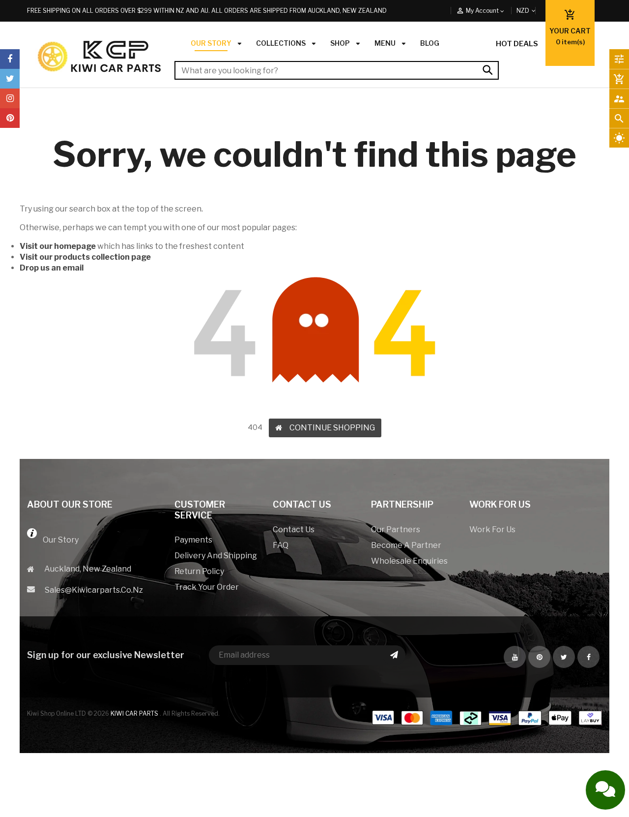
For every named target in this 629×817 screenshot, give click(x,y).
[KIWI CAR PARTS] (486, 724)
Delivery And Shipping (215, 555)
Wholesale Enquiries (409, 561)
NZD (534, 10)
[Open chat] (605, 790)
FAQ (280, 545)
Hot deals (517, 43)
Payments (193, 540)
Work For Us (492, 529)
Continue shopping (332, 427)
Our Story (58, 540)
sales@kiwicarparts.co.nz (94, 590)
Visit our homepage (58, 246)
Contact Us (293, 529)
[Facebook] (10, 59)
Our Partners (395, 529)
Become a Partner (406, 545)
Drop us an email (52, 267)
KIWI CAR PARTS (135, 713)
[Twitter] (10, 79)
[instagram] (10, 98)
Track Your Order (206, 587)
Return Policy (199, 571)
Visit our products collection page (85, 257)
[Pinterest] (10, 118)
